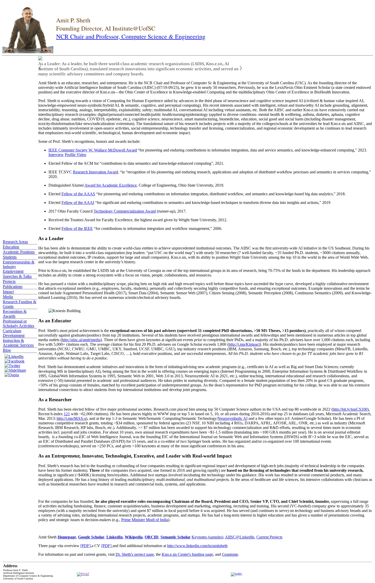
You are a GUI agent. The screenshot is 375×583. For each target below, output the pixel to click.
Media (8, 297)
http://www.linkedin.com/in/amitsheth (197, 546)
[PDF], (86, 546)
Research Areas (15, 242)
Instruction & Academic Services (18, 342)
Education (11, 247)
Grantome (230, 554)
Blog (7, 350)
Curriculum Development (13, 333)
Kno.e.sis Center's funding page (187, 554)
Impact (8, 291)
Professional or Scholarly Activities (18, 323)
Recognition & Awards (15, 313)
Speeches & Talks (17, 276)
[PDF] (106, 546)
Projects (9, 281)
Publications (12, 286)
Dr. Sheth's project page (135, 554)
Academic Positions (19, 252)
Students (10, 257)
